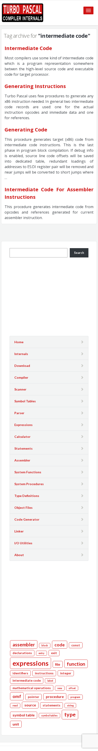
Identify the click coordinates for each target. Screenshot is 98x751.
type (70, 714)
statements (51, 705)
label (50, 680)
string (70, 705)
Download (22, 366)
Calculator (22, 437)
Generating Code (26, 129)
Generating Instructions (35, 86)
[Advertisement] (49, 296)
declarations (22, 653)
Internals (21, 354)
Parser (19, 413)
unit (16, 724)
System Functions (27, 472)
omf (17, 696)
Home (18, 342)
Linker (19, 531)
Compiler (21, 377)
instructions (44, 673)
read (15, 705)
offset (72, 688)
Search (79, 253)
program (75, 697)
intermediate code (27, 680)
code (59, 644)
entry (41, 653)
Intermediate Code (28, 48)
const (75, 645)
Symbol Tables (25, 401)
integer (65, 673)
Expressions (23, 425)
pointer (33, 697)
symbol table (24, 715)
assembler (24, 644)
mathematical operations (32, 688)
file (57, 664)
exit (54, 653)
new (59, 688)
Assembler (22, 460)
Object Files (23, 507)
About (19, 555)
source (30, 705)
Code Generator (26, 519)
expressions (31, 663)
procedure (55, 696)
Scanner (20, 389)
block (44, 645)
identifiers (20, 673)
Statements (23, 448)
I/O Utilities (23, 543)
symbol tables (49, 715)
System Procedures (29, 484)
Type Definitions (26, 496)
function (76, 664)
